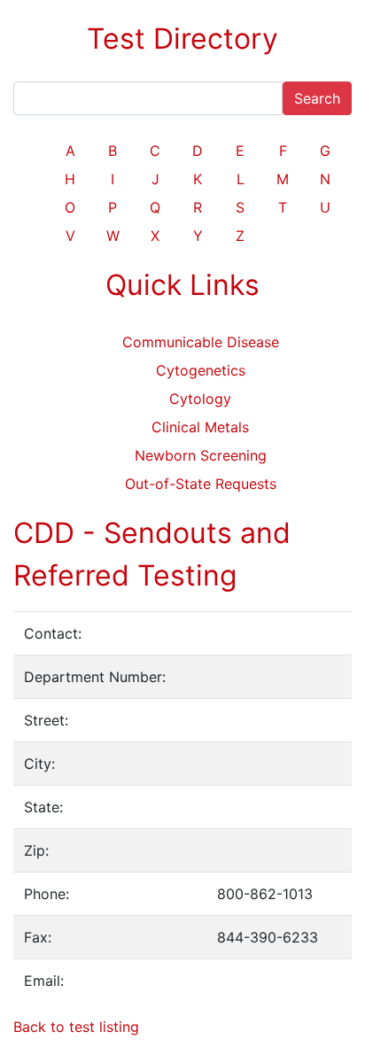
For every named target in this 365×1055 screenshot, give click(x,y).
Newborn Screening (201, 455)
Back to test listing (76, 1027)
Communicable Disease (200, 342)
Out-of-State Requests (200, 484)
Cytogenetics (200, 370)
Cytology (200, 398)
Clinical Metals (200, 427)
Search (317, 98)
